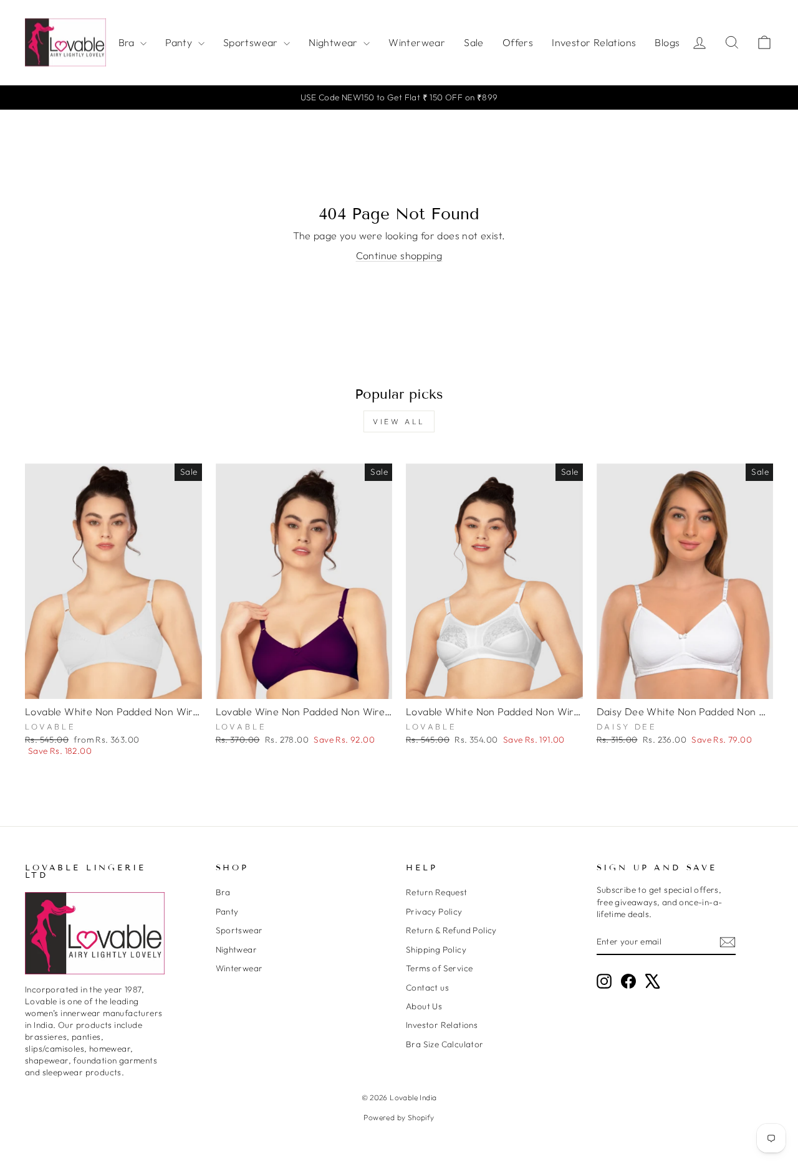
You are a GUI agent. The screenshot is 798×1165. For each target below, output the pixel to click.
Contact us (427, 987)
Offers (517, 42)
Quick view (113, 684)
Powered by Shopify (398, 1117)
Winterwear (416, 42)
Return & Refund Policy (451, 930)
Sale (474, 42)
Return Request (437, 892)
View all (399, 421)
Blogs (667, 42)
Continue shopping (399, 255)
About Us (424, 1006)
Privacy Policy (434, 911)
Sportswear (252, 42)
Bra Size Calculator (445, 1044)
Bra (128, 42)
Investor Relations (594, 42)
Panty (180, 42)
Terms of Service (439, 968)
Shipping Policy (436, 949)
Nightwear (334, 42)
